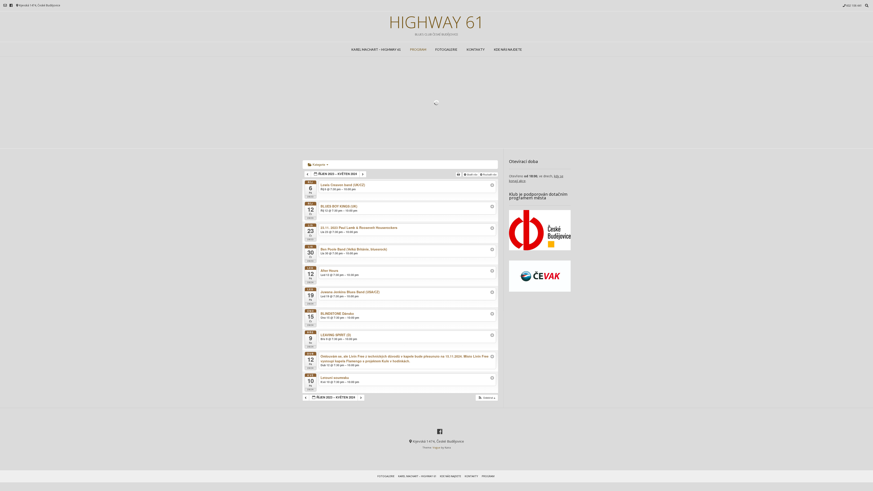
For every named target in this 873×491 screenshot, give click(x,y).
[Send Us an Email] (5, 5)
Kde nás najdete (508, 49)
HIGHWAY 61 (436, 22)
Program (418, 49)
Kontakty (476, 49)
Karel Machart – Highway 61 (376, 49)
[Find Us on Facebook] (11, 5)
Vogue (436, 447)
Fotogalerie (446, 49)
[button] (487, 398)
